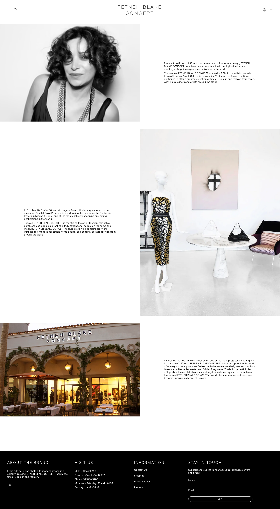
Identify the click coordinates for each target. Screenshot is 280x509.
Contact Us (140, 469)
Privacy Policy (142, 481)
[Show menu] (9, 9)
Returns (138, 487)
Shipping (139, 475)
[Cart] (271, 9)
